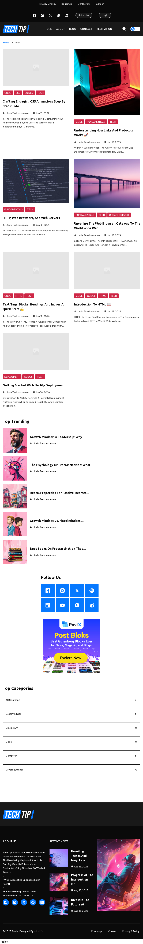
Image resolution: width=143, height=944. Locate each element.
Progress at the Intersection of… (82, 879)
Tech (40, 93)
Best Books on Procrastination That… (58, 548)
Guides (28, 93)
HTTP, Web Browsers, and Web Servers (31, 218)
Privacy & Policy (47, 3)
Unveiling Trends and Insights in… (79, 856)
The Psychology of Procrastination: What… (61, 465)
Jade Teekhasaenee (17, 113)
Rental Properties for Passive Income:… (59, 492)
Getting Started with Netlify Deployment (33, 385)
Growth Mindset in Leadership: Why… (57, 437)
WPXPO (38, 931)
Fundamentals (96, 121)
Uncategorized (119, 215)
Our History (84, 3)
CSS (18, 93)
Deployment (12, 376)
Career (112, 931)
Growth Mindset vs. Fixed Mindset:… (57, 520)
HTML (19, 295)
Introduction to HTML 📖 (92, 304)
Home (6, 42)
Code (7, 93)
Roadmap (67, 3)
